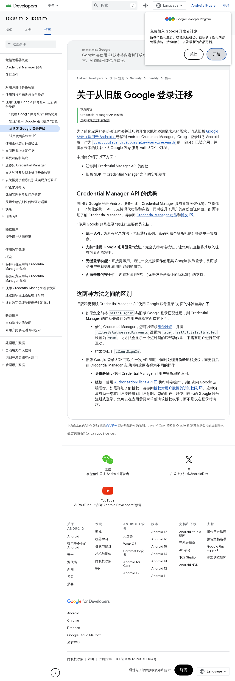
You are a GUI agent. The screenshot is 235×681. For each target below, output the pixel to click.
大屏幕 (128, 536)
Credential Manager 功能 (157, 215)
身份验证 (165, 327)
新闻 (70, 569)
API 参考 (185, 550)
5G (97, 568)
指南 (47, 29)
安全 (70, 555)
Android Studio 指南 (190, 533)
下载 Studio (187, 557)
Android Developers (90, 78)
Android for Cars (131, 564)
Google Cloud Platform (84, 635)
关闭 (194, 54)
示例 (28, 29)
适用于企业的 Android (77, 545)
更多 (51, 5)
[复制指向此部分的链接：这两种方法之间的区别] (136, 294)
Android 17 (159, 532)
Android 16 (159, 539)
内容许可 (112, 425)
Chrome (73, 621)
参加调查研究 (216, 557)
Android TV (131, 573)
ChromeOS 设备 (133, 553)
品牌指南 (105, 659)
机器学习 (101, 539)
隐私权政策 (103, 561)
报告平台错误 (216, 532)
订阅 (183, 670)
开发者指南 (187, 543)
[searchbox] (31, 44)
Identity (39, 18)
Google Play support (215, 548)
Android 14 (159, 554)
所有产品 (73, 642)
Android (73, 536)
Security (14, 18)
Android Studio (203, 5)
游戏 (98, 532)
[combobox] (114, 5)
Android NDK (188, 565)
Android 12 (159, 568)
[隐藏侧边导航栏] (55, 672)
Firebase (73, 628)
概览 (9, 29)
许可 (91, 659)
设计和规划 (116, 78)
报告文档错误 (216, 539)
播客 (70, 584)
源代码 (72, 562)
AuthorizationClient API (133, 382)
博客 (70, 577)
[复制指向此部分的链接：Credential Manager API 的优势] (162, 194)
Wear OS (129, 544)
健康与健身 (103, 546)
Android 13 (159, 561)
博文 (184, 215)
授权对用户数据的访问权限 (176, 388)
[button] (30, 94)
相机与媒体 (103, 554)
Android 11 (159, 576)
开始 (216, 54)
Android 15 (159, 546)
